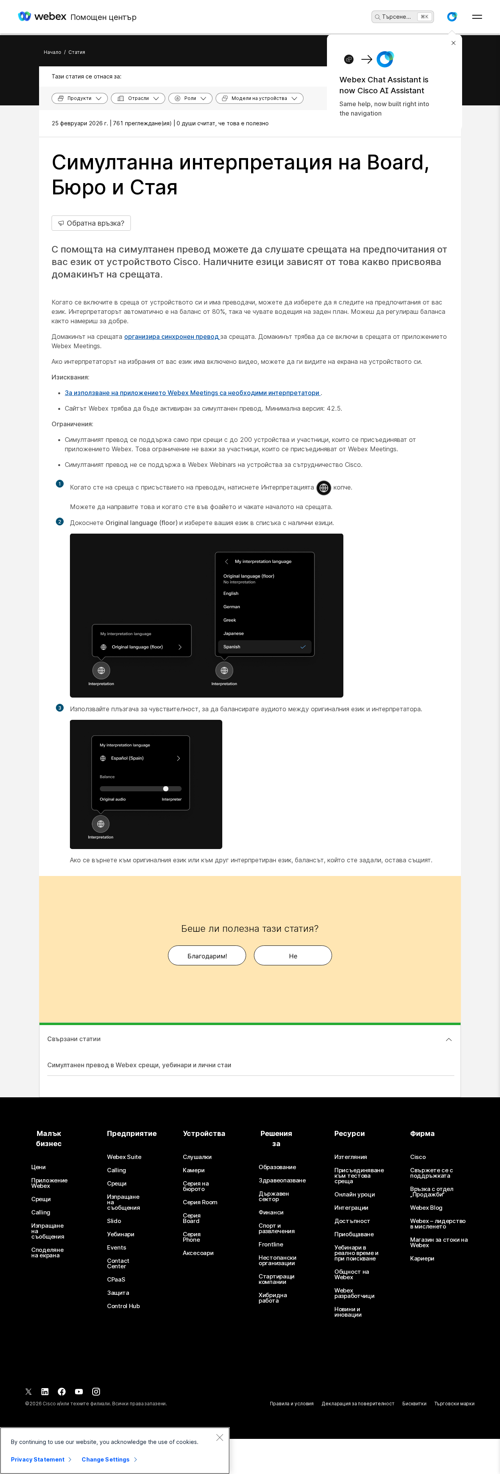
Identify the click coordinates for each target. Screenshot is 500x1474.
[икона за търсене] (377, 17)
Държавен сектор (274, 1196)
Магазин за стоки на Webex (439, 1242)
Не (293, 956)
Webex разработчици (354, 1293)
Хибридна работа (273, 1297)
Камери (193, 1170)
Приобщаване (354, 1234)
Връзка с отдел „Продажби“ (432, 1191)
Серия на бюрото (196, 1186)
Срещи (41, 1199)
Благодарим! (207, 956)
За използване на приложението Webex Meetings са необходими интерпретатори (193, 393)
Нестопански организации (277, 1260)
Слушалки (197, 1157)
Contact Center (118, 1263)
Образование (277, 1167)
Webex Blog (426, 1208)
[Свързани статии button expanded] (449, 1039)
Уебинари (120, 1234)
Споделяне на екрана (47, 1252)
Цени (38, 1167)
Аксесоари (198, 1253)
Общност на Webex (351, 1274)
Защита (118, 1293)
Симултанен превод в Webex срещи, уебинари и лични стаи (139, 1065)
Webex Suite (124, 1157)
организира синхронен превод (172, 336)
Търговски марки (454, 1403)
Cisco (418, 1157)
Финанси (271, 1212)
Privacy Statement (37, 1459)
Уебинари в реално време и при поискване (356, 1253)
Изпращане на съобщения (47, 1231)
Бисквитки (414, 1403)
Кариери (422, 1258)
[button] (452, 17)
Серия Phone (192, 1237)
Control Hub (123, 1306)
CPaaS (116, 1279)
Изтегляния (350, 1157)
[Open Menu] (477, 17)
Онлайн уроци (354, 1194)
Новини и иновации (348, 1312)
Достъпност (352, 1221)
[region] (115, 1450)
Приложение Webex (49, 1183)
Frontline (271, 1244)
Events (116, 1247)
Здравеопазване (282, 1180)
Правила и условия (292, 1403)
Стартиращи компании (277, 1279)
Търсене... (396, 16)
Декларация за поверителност (358, 1403)
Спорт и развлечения (277, 1228)
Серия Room (200, 1202)
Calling (40, 1212)
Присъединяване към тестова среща (359, 1176)
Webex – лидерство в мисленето (438, 1223)
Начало (52, 52)
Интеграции (351, 1208)
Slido (114, 1221)
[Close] (219, 1437)
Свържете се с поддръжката (431, 1173)
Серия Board (192, 1218)
